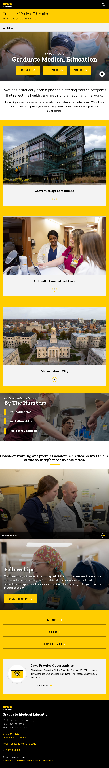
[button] (103, 4)
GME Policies (53, 620)
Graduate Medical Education (26, 14)
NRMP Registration (53, 644)
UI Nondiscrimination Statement (28, 760)
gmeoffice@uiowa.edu (15, 737)
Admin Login (13, 749)
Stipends (53, 632)
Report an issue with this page (19, 743)
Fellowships (53, 70)
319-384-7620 (11, 733)
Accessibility (48, 760)
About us (78, 70)
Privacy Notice (8, 760)
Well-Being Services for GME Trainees (20, 19)
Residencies (26, 70)
